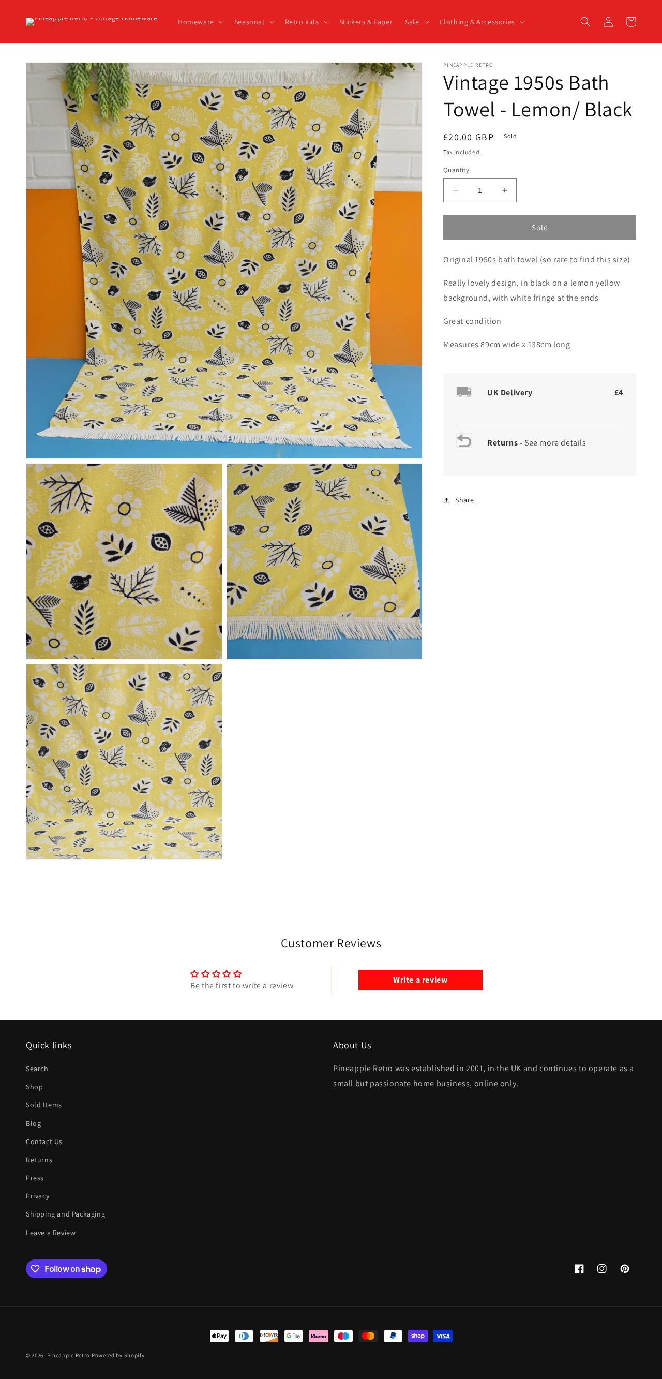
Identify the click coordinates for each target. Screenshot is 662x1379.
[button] (200, 22)
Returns (39, 1159)
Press (35, 1177)
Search (37, 1068)
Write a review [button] (420, 979)
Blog (33, 1123)
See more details (555, 443)
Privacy (37, 1195)
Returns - (505, 443)
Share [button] (464, 500)
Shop (34, 1086)
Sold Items (44, 1104)
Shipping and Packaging (65, 1214)
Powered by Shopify (118, 1355)
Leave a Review (51, 1232)
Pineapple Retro (69, 1355)
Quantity (456, 170)
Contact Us (44, 1141)
